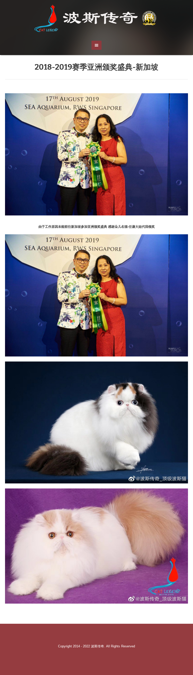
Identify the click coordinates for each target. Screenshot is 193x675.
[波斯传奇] (96, 18)
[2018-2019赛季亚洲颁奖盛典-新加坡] (96, 154)
